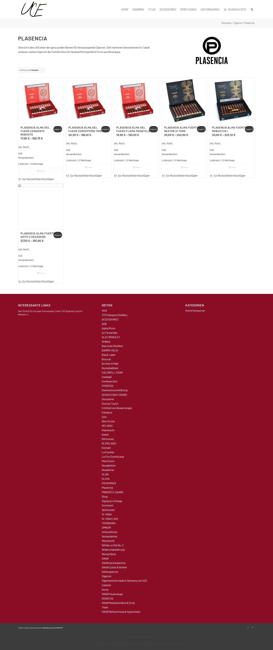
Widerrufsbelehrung (113, 549)
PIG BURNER (109, 483)
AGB (104, 323)
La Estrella (108, 452)
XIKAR (105, 558)
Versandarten (109, 536)
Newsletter (108, 469)
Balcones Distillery (112, 345)
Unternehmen (110, 531)
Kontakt (106, 447)
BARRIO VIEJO (110, 350)
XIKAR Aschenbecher (114, 562)
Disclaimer (108, 399)
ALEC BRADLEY (111, 337)
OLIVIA (105, 478)
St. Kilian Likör (110, 518)
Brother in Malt (110, 363)
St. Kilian (107, 514)
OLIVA (105, 474)
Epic (104, 416)
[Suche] (252, 9)
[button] (40, 179)
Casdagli (107, 376)
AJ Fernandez (110, 332)
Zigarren (106, 576)
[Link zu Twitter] (252, 627)
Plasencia (107, 487)
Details (42, 171)
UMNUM (106, 527)
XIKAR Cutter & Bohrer (114, 567)
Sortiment (107, 505)
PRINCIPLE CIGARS (112, 492)
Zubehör (106, 585)
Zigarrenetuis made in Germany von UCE (124, 580)
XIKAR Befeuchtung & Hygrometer (121, 611)
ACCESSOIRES (110, 319)
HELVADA (107, 425)
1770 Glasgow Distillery (114, 314)
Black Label (108, 354)
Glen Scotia (108, 421)
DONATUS (107, 598)
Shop (105, 496)
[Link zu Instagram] (248, 627)
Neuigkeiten (109, 465)
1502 (104, 310)
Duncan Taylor (110, 403)
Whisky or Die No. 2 (113, 545)
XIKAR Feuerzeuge (112, 594)
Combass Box (109, 381)
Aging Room (108, 328)
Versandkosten (26, 157)
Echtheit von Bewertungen (117, 407)
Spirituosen (108, 509)
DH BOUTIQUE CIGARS (114, 394)
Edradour (107, 412)
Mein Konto (108, 461)
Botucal (106, 359)
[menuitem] (124, 9)
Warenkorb (108, 540)
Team (105, 607)
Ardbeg (106, 341)
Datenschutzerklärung (114, 390)
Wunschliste (109, 554)
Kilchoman (108, 438)
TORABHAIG (108, 523)
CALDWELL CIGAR (112, 372)
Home (105, 589)
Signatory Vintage (112, 501)
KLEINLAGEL (109, 443)
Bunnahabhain (110, 368)
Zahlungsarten (110, 571)
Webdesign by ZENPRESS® (53, 628)
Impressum (108, 430)
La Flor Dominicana (113, 456)
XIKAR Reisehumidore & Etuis (118, 602)
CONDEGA (107, 385)
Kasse (105, 434)
